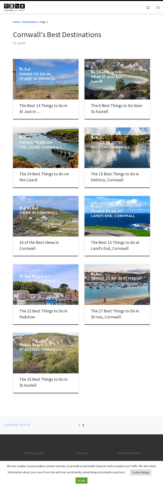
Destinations (30, 22)
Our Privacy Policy (34, 453)
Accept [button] (81, 480)
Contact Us (81, 453)
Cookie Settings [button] (140, 472)
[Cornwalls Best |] (14, 7)
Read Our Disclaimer (129, 453)
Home (16, 22)
